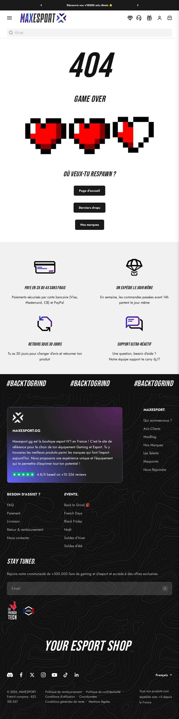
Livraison (13, 521)
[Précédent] (41, 5)
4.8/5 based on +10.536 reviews (61, 474)
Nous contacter (18, 537)
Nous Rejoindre (154, 469)
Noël (67, 529)
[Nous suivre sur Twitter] (32, 675)
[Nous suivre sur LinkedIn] (77, 675)
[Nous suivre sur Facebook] (21, 675)
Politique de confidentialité (103, 692)
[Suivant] (138, 5)
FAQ (10, 504)
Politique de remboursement (63, 692)
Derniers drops (89, 207)
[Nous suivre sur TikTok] (66, 675)
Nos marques (89, 224)
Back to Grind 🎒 (77, 504)
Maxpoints (150, 461)
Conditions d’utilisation (60, 696)
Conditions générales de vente (64, 701)
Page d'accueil (89, 190)
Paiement (13, 513)
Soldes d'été (73, 545)
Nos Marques (153, 445)
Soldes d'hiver (74, 537)
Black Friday (73, 521)
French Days (73, 513)
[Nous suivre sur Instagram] (43, 675)
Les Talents (150, 453)
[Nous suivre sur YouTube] (54, 675)
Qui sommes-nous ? (157, 420)
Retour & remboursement (25, 529)
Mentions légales (99, 701)
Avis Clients (151, 428)
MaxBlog (149, 436)
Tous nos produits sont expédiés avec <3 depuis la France (155, 696)
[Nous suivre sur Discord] (10, 675)
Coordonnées (88, 696)
